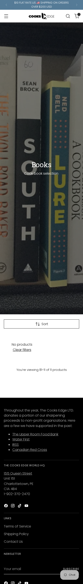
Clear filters (22, 349)
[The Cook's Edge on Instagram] (13, 506)
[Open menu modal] (6, 16)
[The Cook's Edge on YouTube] (26, 506)
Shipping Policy (16, 534)
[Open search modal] (67, 16)
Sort (45, 324)
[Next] (76, 5)
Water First (21, 439)
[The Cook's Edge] (41, 16)
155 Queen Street (18, 473)
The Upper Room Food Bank (35, 434)
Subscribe (71, 569)
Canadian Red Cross (29, 449)
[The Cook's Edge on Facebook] (6, 506)
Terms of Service (17, 526)
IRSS (15, 444)
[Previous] (6, 5)
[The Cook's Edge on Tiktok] (20, 506)
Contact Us (13, 541)
